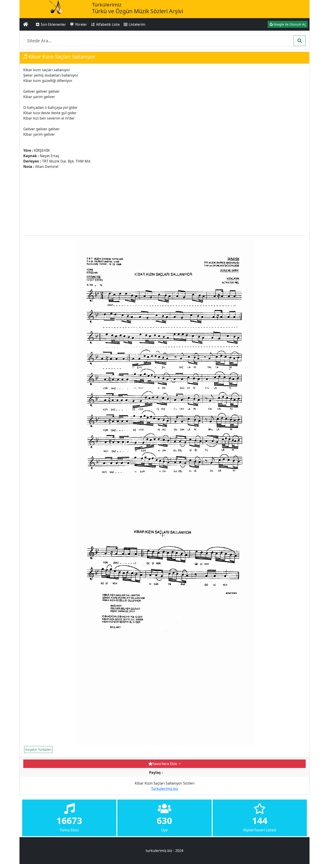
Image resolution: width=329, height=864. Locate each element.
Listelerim (136, 24)
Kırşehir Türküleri (38, 749)
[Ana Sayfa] (25, 24)
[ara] (300, 40)
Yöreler (80, 24)
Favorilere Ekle (165, 763)
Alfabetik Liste (107, 24)
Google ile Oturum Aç (289, 24)
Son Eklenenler (53, 24)
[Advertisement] (104, 200)
